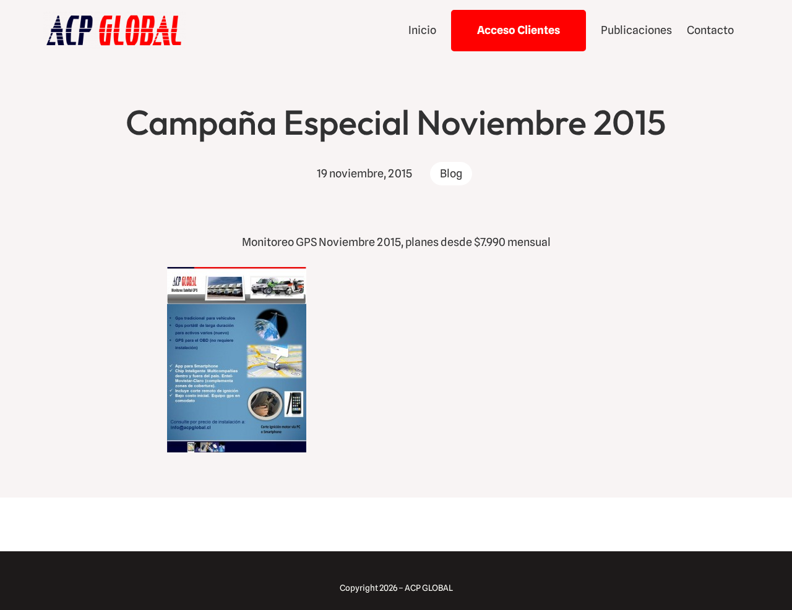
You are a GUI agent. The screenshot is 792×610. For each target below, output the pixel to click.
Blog (451, 173)
